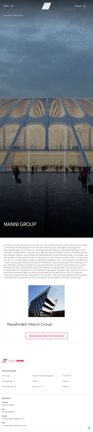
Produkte (66, 376)
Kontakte (65, 387)
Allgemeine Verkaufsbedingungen (43, 376)
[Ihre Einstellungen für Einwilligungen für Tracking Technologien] (89, 428)
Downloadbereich (7, 387)
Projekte (35, 381)
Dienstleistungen (7, 381)
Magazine (66, 381)
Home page (5, 376)
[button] (8, 6)
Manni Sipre (36, 387)
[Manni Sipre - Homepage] (46, 6)
